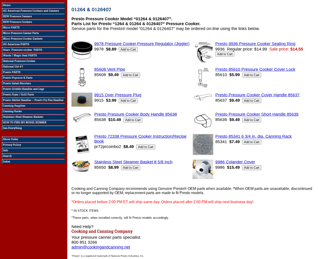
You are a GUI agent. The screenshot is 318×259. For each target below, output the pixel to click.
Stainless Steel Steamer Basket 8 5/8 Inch (133, 162)
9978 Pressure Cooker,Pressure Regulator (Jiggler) (141, 43)
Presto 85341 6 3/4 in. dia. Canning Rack (253, 136)
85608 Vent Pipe (109, 69)
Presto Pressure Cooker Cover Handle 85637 (257, 95)
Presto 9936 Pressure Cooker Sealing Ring (255, 43)
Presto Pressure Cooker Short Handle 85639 (256, 114)
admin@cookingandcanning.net (100, 247)
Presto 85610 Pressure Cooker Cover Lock (255, 69)
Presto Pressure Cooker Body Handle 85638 (135, 114)
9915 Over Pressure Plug (117, 95)
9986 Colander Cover (235, 162)
